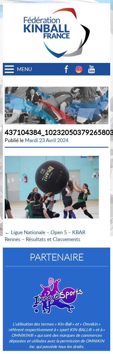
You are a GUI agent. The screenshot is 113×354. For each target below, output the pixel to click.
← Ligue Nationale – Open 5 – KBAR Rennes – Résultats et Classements (45, 236)
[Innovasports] (56, 291)
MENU (24, 69)
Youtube (91, 69)
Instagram (79, 69)
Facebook (66, 69)
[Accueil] (56, 6)
